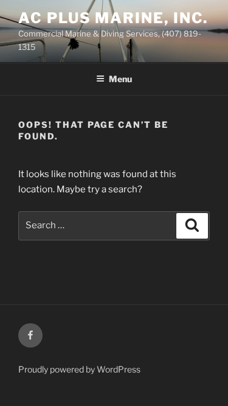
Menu (120, 79)
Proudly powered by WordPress (79, 369)
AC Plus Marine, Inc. (113, 18)
